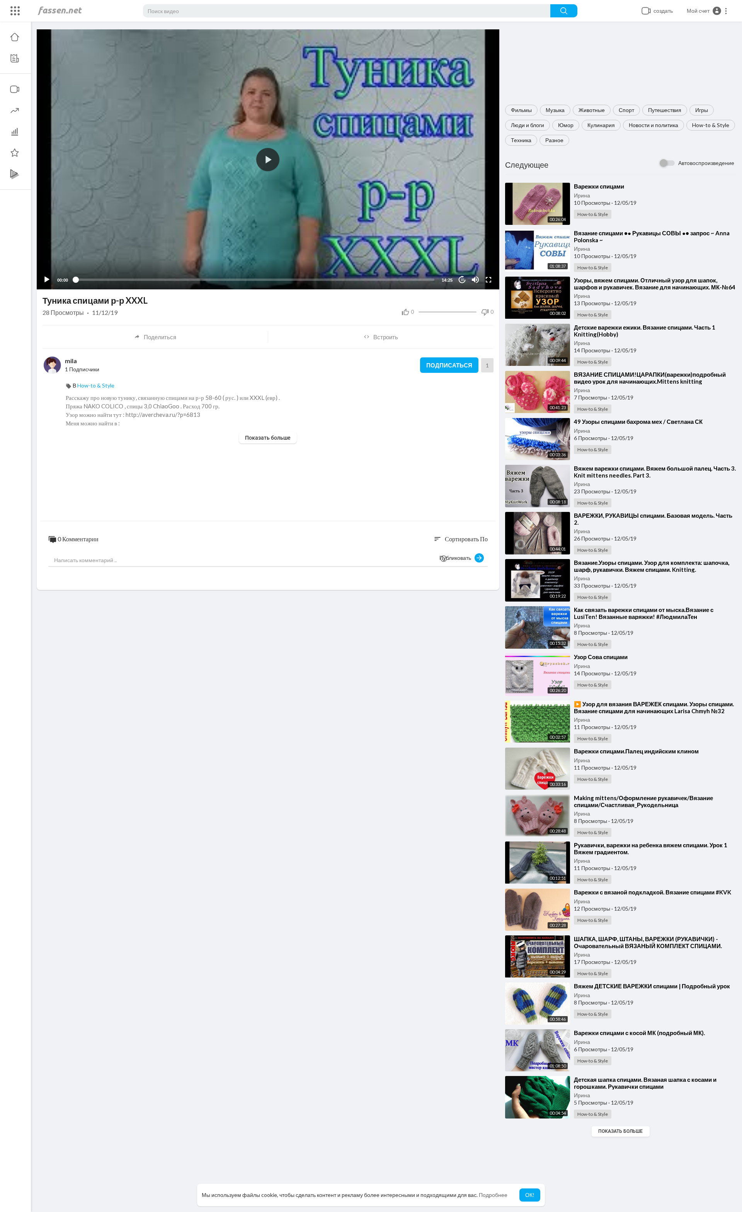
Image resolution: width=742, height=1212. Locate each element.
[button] (707, 11)
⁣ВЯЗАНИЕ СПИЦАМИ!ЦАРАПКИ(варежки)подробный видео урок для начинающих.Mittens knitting (650, 378)
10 (462, 280)
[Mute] (475, 280)
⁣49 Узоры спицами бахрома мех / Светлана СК (638, 421)
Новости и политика (653, 125)
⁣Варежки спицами (599, 186)
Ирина (582, 195)
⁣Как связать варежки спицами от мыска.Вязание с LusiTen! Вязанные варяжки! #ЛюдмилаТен (643, 613)
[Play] (47, 280)
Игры (701, 110)
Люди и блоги (527, 125)
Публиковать (457, 557)
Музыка (555, 110)
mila (71, 360)
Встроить (385, 336)
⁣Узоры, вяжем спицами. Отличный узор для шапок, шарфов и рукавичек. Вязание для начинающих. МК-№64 (654, 284)
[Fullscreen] (488, 280)
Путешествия (664, 110)
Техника (521, 140)
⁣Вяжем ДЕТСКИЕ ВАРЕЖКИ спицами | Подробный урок (652, 986)
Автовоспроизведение (706, 163)
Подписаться (449, 365)
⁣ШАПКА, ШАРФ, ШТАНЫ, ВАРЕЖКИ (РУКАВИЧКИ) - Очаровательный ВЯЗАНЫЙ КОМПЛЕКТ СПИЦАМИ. (648, 942)
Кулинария (601, 125)
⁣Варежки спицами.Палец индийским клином (636, 751)
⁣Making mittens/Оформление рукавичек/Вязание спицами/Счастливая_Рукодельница (643, 801)
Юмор (566, 125)
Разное (554, 140)
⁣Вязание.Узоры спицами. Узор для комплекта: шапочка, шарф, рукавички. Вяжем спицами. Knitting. (651, 566)
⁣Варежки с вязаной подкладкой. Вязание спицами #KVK (652, 892)
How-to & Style (710, 125)
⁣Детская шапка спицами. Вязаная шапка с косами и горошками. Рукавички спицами (645, 1083)
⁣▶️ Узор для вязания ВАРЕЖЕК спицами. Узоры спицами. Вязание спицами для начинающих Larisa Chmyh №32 (654, 707)
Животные (592, 110)
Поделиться (160, 336)
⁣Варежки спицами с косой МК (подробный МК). (639, 1032)
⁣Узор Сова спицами (601, 656)
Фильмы (521, 110)
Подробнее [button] (493, 1195)
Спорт (626, 110)
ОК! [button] (529, 1195)
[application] (268, 159)
